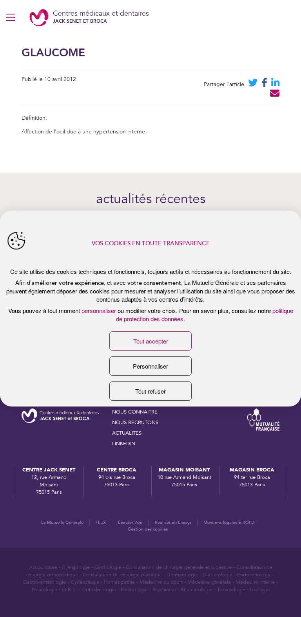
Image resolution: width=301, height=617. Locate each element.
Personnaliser (150, 366)
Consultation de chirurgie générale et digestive (179, 567)
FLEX (101, 522)
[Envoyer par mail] (274, 95)
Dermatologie (182, 575)
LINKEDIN (123, 444)
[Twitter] (252, 84)
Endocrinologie (254, 575)
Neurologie (44, 589)
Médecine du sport (161, 582)
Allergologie (76, 567)
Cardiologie (107, 567)
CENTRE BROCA (116, 470)
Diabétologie (217, 575)
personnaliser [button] (99, 310)
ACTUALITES (126, 433)
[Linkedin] (275, 84)
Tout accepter (150, 341)
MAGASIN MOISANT (184, 470)
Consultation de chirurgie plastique (122, 575)
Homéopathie (119, 582)
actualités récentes (150, 199)
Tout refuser (150, 391)
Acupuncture (43, 567)
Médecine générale (209, 582)
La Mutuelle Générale (62, 522)
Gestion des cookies (148, 529)
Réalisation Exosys (173, 522)
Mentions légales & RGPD (228, 522)
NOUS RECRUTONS (135, 422)
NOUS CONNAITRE (135, 412)
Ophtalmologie (99, 589)
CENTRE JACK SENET (48, 470)
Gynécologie (85, 582)
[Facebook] (264, 84)
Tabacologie (231, 589)
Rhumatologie (196, 589)
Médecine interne (255, 582)
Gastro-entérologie (44, 582)
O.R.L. (69, 589)
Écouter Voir (130, 522)
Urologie (260, 589)
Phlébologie (134, 589)
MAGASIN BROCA (252, 470)
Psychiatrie (164, 589)
